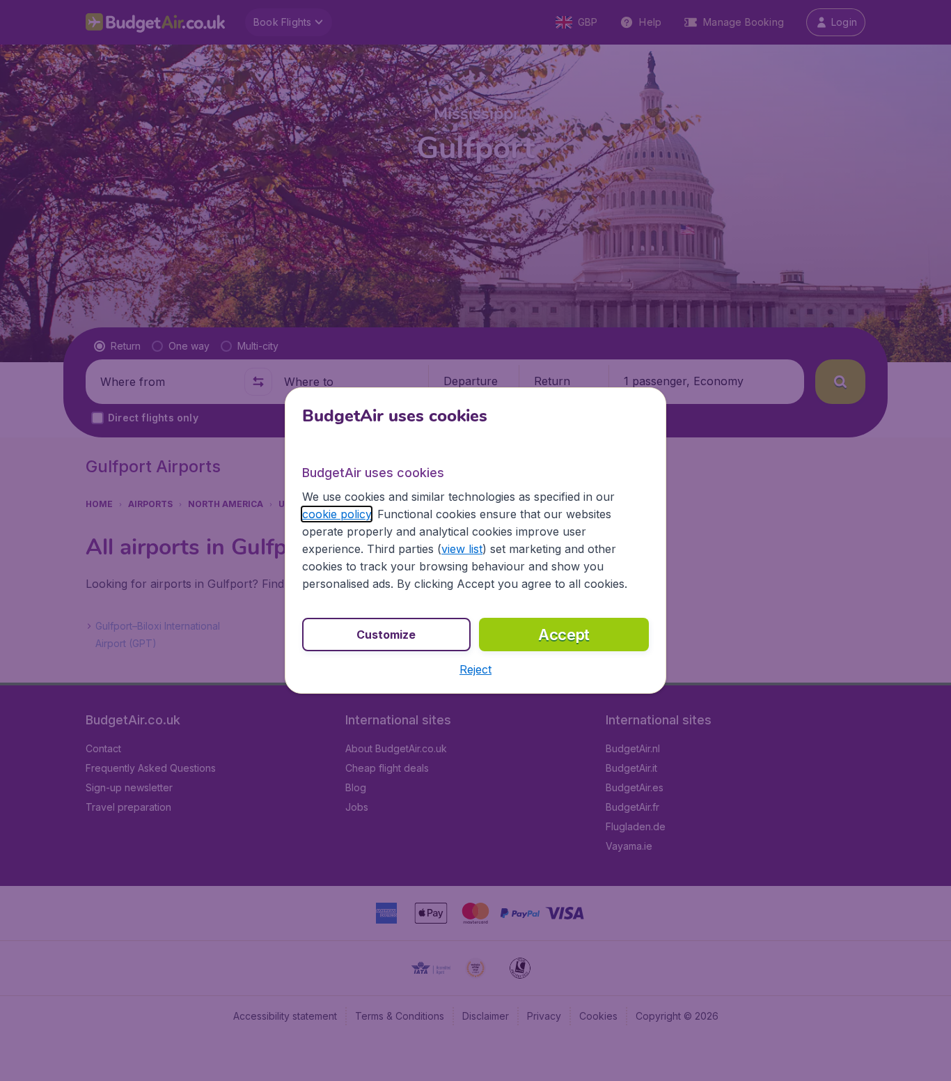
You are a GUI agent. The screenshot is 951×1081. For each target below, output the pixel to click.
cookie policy (336, 514)
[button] (475, 669)
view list (461, 549)
